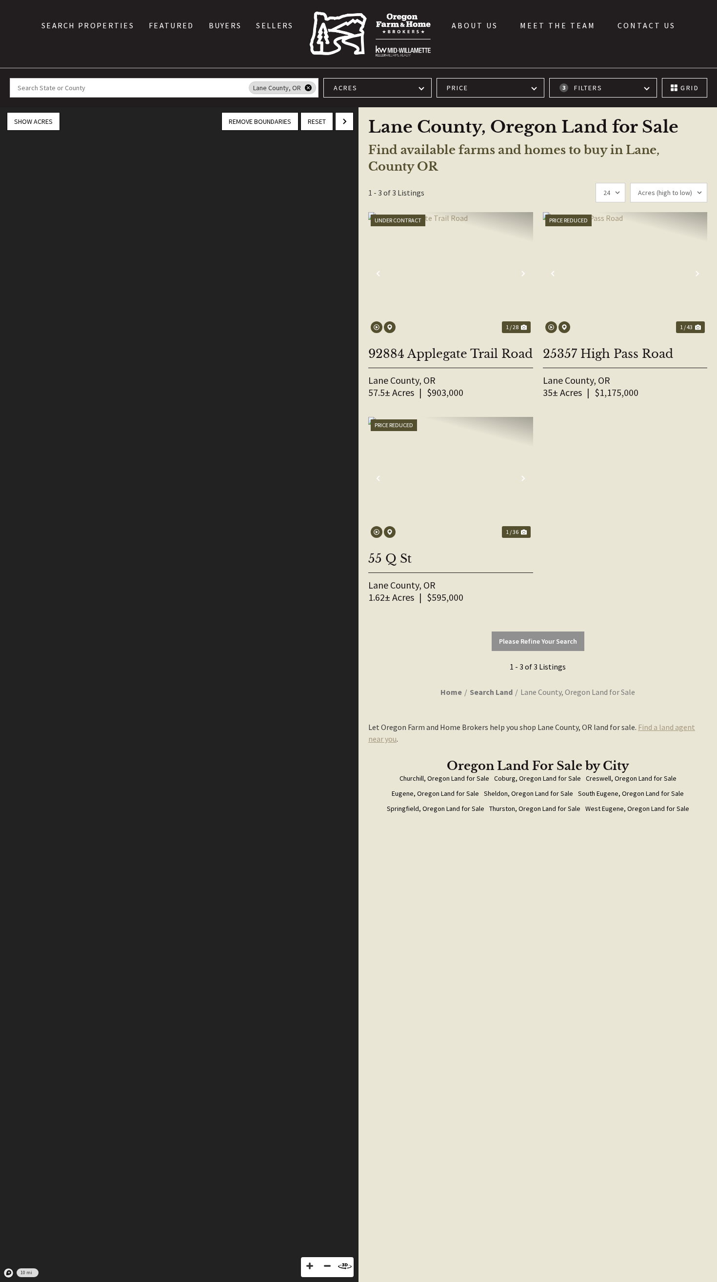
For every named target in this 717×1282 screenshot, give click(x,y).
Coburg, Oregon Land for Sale (537, 778)
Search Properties (87, 25)
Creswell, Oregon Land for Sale (631, 778)
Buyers (225, 25)
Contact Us (646, 25)
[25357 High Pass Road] (625, 273)
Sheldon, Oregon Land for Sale (528, 793)
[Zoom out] (327, 1266)
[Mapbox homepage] (9, 1273)
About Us (475, 25)
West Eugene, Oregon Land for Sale (637, 808)
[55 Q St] (450, 478)
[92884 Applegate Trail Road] (450, 273)
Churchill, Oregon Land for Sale (444, 778)
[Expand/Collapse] (344, 121)
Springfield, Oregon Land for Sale (435, 808)
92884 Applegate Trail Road (450, 354)
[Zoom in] (310, 1266)
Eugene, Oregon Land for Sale (435, 793)
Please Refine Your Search (538, 641)
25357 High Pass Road (608, 354)
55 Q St (390, 559)
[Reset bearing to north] (345, 1266)
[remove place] (308, 87)
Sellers (274, 25)
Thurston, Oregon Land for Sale (534, 808)
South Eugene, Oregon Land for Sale (631, 793)
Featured (171, 25)
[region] (179, 694)
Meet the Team (558, 25)
